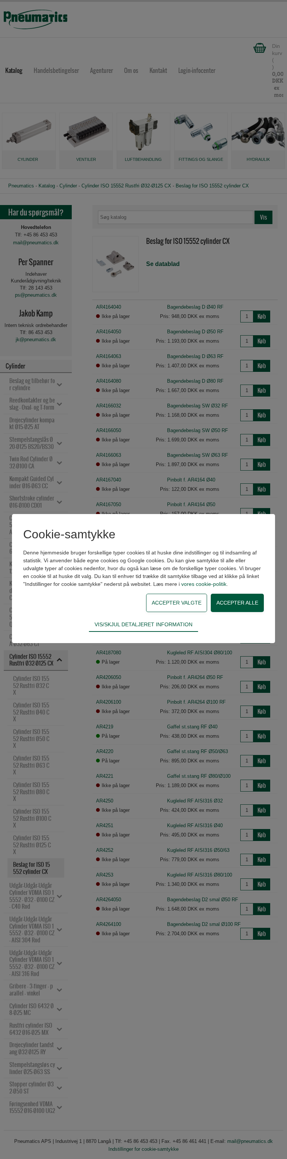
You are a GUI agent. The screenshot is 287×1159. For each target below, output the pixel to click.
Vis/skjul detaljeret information (143, 624)
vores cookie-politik (203, 584)
